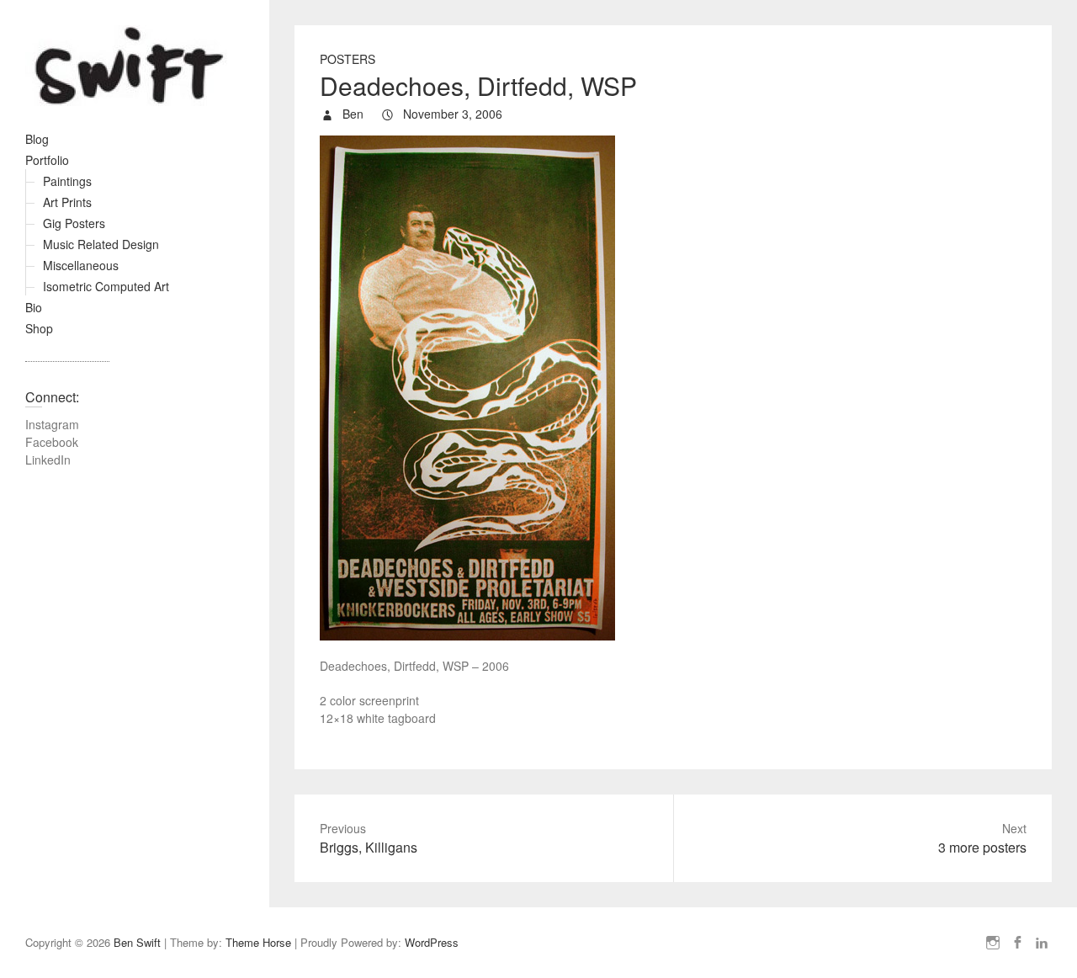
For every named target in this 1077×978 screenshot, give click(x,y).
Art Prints (67, 202)
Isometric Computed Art (106, 286)
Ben (351, 113)
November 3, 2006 (451, 113)
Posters (347, 58)
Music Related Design (101, 244)
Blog (37, 138)
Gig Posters (74, 223)
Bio (33, 307)
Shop (39, 328)
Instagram (52, 424)
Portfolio (47, 159)
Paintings (67, 181)
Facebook (51, 441)
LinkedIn (48, 459)
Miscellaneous (81, 265)
